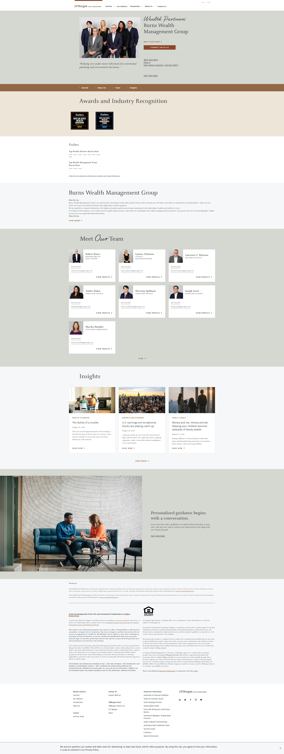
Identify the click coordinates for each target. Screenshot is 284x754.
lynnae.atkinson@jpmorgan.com (132, 271)
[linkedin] (181, 700)
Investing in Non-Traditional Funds (157, 725)
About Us (148, 6)
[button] (280, 748)
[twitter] (187, 700)
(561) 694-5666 (158, 536)
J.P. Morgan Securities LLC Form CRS (117, 623)
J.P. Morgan (112, 709)
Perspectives (135, 6)
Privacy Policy (92, 749)
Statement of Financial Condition (156, 695)
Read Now (77, 448)
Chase (110, 713)
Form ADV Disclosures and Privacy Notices (157, 711)
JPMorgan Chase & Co (116, 706)
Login (208, 2)
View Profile (103, 277)
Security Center (149, 729)
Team (117, 88)
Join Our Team (78, 716)
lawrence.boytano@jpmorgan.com (182, 271)
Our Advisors (78, 699)
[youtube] (201, 700)
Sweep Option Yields (151, 706)
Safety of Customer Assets (154, 699)
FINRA (164, 657)
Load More (141, 461)
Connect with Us (159, 47)
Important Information (167, 671)
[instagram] (197, 700)
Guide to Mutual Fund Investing (155, 722)
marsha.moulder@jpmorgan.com (82, 342)
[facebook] (192, 700)
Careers (203, 2)
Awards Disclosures (151, 736)
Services (109, 6)
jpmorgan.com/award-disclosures (184, 591)
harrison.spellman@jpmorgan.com (133, 307)
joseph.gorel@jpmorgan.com (180, 307)
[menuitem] (122, 6)
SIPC (172, 657)
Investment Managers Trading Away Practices (157, 717)
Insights (133, 88)
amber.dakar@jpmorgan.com (81, 307)
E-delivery (147, 732)
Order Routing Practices (153, 702)
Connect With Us (114, 695)
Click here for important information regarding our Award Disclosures (94, 176)
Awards (85, 88)
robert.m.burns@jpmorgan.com (82, 271)
